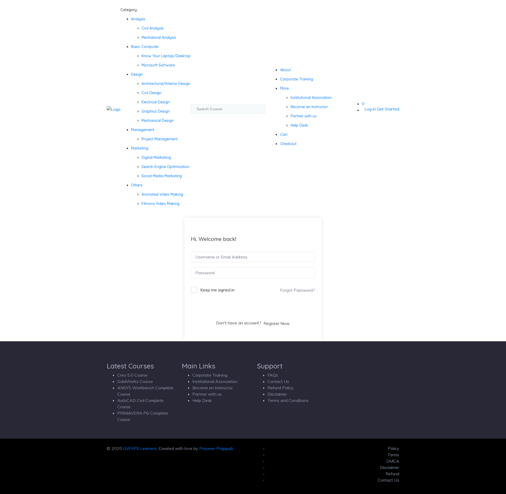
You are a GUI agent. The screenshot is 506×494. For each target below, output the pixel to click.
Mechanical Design (158, 120)
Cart (284, 134)
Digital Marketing (156, 157)
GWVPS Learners (140, 448)
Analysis (138, 19)
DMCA (392, 461)
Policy (393, 448)
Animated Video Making (162, 194)
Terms (393, 454)
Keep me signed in (217, 289)
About (285, 70)
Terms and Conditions (288, 400)
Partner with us (304, 116)
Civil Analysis (153, 28)
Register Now (277, 323)
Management (142, 129)
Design (137, 74)
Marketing (139, 148)
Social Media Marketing (162, 176)
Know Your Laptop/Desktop (166, 56)
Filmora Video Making (160, 203)
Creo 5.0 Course (132, 375)
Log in (370, 109)
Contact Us (278, 381)
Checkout (288, 143)
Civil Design (151, 92)
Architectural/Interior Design (166, 83)
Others (137, 185)
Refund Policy (280, 387)
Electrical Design (156, 102)
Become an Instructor (309, 106)
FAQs (272, 375)
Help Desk (299, 125)
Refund (392, 473)
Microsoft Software (158, 65)
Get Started (388, 109)
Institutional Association (311, 97)
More (284, 88)
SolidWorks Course (135, 381)
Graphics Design (156, 111)
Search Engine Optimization (165, 166)
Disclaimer (277, 394)
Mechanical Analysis (159, 37)
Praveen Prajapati (216, 448)
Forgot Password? (297, 290)
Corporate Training (296, 79)
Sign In (253, 309)
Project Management (160, 139)
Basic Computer (145, 46)
